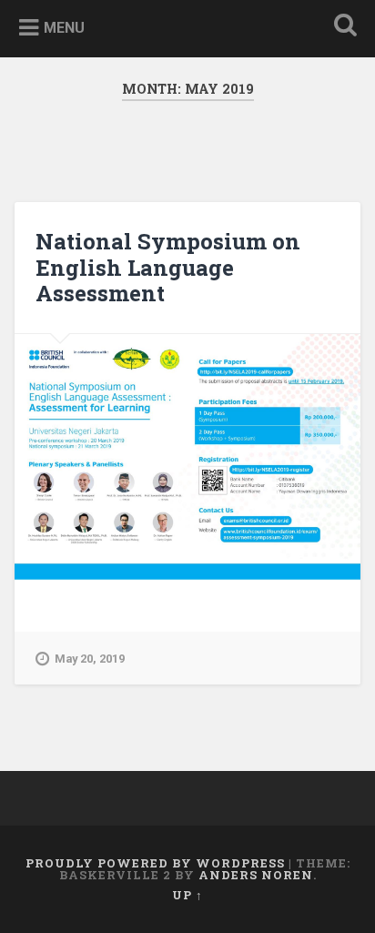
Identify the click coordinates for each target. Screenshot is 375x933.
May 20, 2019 (90, 658)
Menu (64, 27)
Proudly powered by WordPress (155, 863)
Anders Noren (255, 874)
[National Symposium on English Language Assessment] (187, 457)
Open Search (341, 27)
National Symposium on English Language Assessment (167, 268)
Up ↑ (187, 894)
